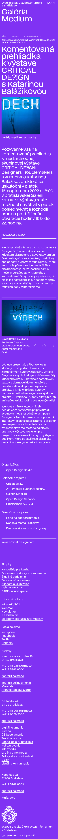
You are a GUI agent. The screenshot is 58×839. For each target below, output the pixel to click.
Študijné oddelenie (14, 577)
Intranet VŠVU (11, 604)
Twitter (6, 639)
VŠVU (4, 37)
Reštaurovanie (11, 746)
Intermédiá (9, 749)
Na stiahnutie (10, 615)
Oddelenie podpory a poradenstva (24, 573)
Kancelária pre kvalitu (15, 569)
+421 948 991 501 (12, 711)
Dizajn (5, 760)
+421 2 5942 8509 (13, 784)
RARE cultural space (15, 591)
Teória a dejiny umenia (16, 683)
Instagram (8, 632)
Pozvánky (30, 137)
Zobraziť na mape (13, 676)
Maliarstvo (8, 686)
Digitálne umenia (12, 728)
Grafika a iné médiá (14, 753)
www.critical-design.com (18, 542)
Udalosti (15, 37)
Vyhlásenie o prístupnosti (18, 835)
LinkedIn (7, 643)
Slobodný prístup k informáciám (22, 619)
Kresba (6, 731)
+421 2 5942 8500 (13, 669)
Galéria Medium (31, 37)
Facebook (8, 636)
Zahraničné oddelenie (16, 580)
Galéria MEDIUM (12, 587)
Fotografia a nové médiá (17, 756)
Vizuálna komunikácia (15, 763)
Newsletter (9, 612)
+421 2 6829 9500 (13, 714)
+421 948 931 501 (12, 666)
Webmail (7, 608)
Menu (51, 3)
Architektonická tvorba (16, 690)
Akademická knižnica (15, 584)
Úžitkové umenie (12, 735)
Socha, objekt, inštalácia (17, 742)
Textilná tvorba (11, 738)
